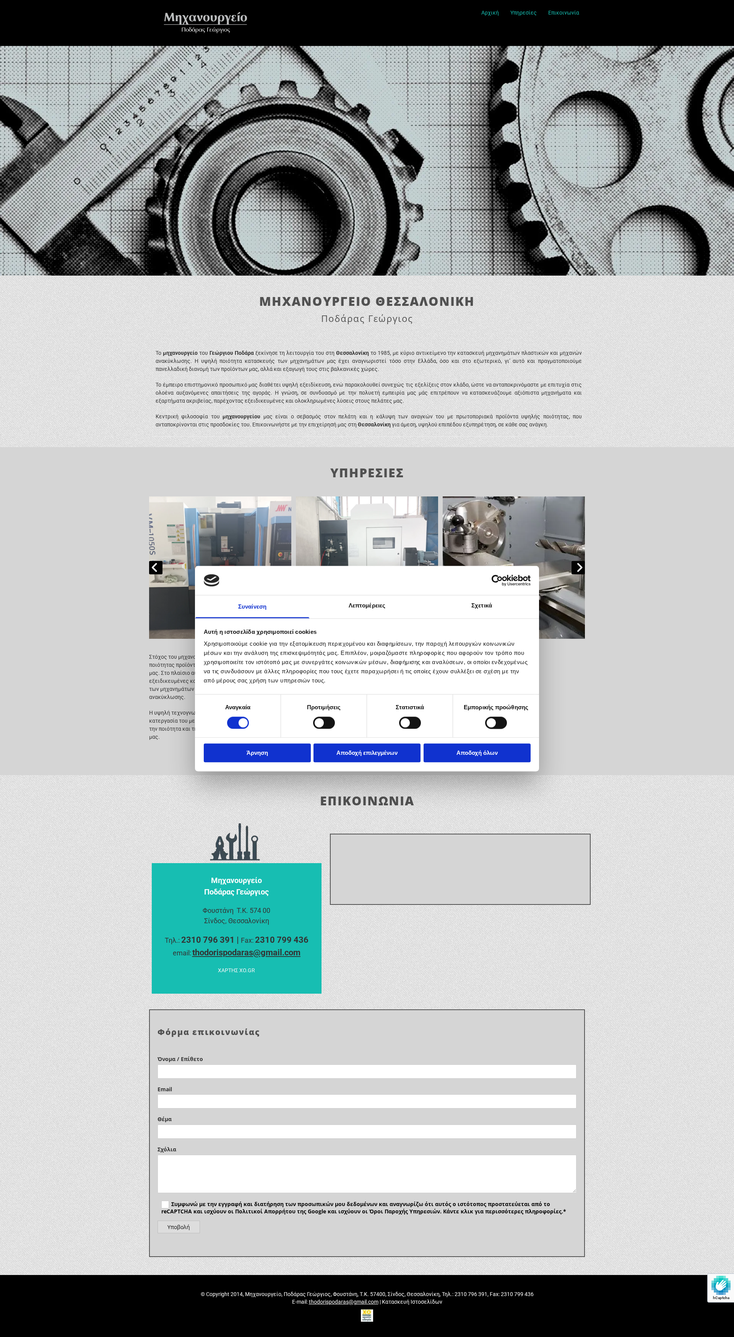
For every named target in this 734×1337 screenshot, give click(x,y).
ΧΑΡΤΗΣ (236, 970)
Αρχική (490, 13)
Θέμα (165, 1119)
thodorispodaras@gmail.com (246, 952)
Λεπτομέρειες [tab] (367, 605)
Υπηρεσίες (523, 13)
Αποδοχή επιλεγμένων (367, 753)
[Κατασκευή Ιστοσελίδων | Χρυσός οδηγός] (367, 1315)
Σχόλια (167, 1149)
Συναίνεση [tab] (252, 607)
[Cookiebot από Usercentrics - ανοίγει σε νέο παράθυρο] (497, 580)
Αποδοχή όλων (477, 753)
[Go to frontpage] (218, 23)
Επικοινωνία (563, 13)
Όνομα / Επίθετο (180, 1059)
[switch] (324, 723)
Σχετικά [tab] (481, 605)
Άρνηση (257, 753)
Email (165, 1089)
